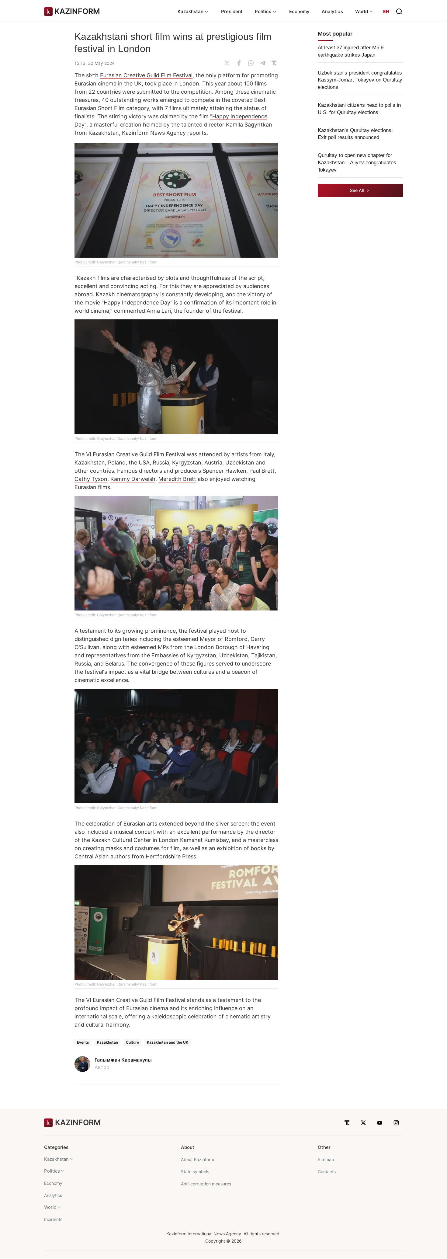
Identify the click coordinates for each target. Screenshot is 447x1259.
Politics (52, 1171)
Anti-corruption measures (206, 1183)
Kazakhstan (107, 1042)
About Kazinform (197, 1159)
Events (83, 1042)
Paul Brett (262, 471)
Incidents (53, 1219)
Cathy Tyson (90, 479)
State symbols (195, 1171)
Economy (299, 11)
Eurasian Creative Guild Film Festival (146, 75)
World (50, 1207)
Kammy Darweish (132, 479)
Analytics (332, 11)
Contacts (327, 1171)
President (232, 11)
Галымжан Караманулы (123, 1059)
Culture (132, 1042)
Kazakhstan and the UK (167, 1042)
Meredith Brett (177, 479)
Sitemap (326, 1159)
